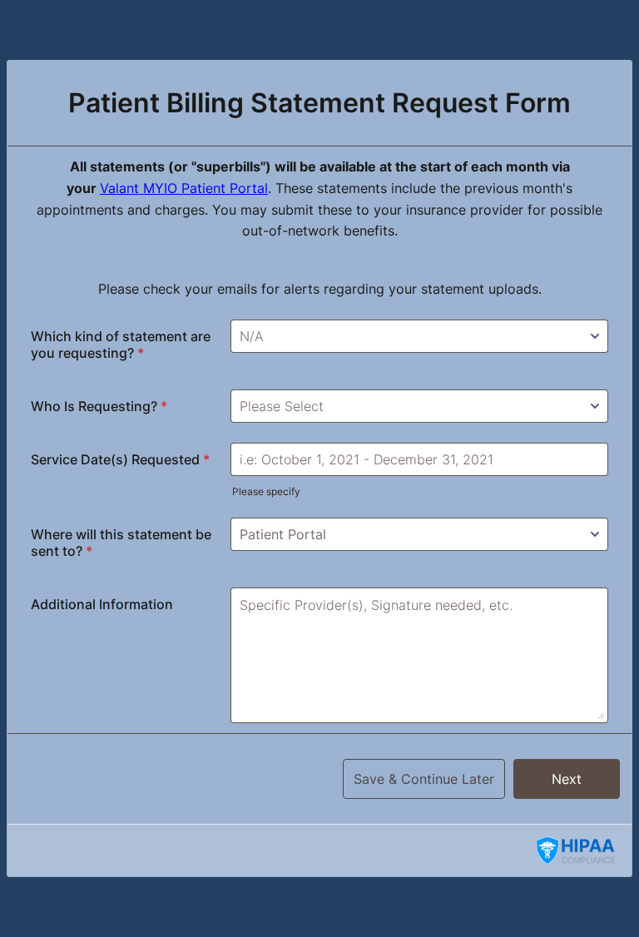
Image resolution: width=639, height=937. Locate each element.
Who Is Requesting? (99, 406)
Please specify (266, 491)
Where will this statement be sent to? (121, 542)
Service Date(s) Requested (120, 459)
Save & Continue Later (424, 779)
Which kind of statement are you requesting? (121, 344)
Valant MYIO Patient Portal (184, 188)
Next (567, 779)
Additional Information (102, 604)
